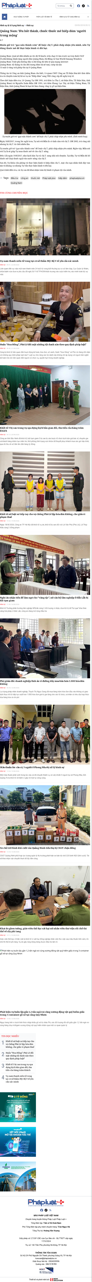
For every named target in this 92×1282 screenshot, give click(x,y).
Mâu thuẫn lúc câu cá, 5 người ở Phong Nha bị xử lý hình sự (32, 767)
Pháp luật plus (49, 178)
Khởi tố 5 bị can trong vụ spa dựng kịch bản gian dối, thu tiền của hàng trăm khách (19, 1067)
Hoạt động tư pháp (21, 17)
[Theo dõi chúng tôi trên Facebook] (78, 6)
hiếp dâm (62, 178)
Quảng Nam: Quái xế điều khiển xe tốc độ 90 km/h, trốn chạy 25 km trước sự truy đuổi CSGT (42, 56)
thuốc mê (35, 178)
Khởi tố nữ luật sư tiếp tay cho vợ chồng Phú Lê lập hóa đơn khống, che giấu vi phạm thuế (20, 1044)
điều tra (14, 178)
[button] (88, 6)
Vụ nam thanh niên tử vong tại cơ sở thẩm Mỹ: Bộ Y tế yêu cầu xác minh (39, 261)
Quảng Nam (16, 183)
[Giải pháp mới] (56, 1279)
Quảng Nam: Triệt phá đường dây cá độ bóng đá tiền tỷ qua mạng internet (34, 61)
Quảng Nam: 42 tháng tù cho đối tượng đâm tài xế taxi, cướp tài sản (31, 64)
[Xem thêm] (88, 17)
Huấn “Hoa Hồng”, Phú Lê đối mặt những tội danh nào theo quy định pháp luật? (43, 344)
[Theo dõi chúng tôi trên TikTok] (83, 6)
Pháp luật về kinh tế (44, 17)
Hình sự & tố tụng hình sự (70, 17)
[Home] (4, 17)
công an (24, 178)
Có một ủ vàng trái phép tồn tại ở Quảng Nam (21, 67)
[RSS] (50, 1210)
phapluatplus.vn (77, 178)
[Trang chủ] (46, 1202)
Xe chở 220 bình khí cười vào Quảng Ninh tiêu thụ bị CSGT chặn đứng (38, 848)
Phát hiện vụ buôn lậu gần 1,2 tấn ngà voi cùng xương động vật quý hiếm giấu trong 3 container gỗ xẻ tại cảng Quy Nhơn (42, 1013)
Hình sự (30, 25)
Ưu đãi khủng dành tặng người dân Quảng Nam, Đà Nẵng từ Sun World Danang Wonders (41, 59)
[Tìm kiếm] (70, 5)
